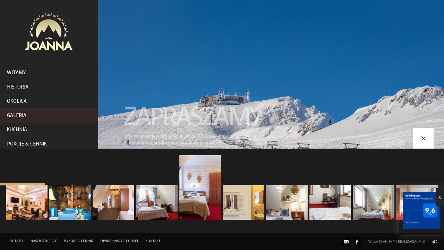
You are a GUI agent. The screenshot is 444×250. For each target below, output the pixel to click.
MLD (422, 241)
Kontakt (152, 241)
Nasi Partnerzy (44, 241)
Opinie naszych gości (119, 241)
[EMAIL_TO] (346, 241)
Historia (17, 87)
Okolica (17, 101)
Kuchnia (17, 129)
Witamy (16, 72)
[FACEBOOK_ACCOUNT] (356, 241)
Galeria (16, 115)
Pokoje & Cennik (27, 144)
